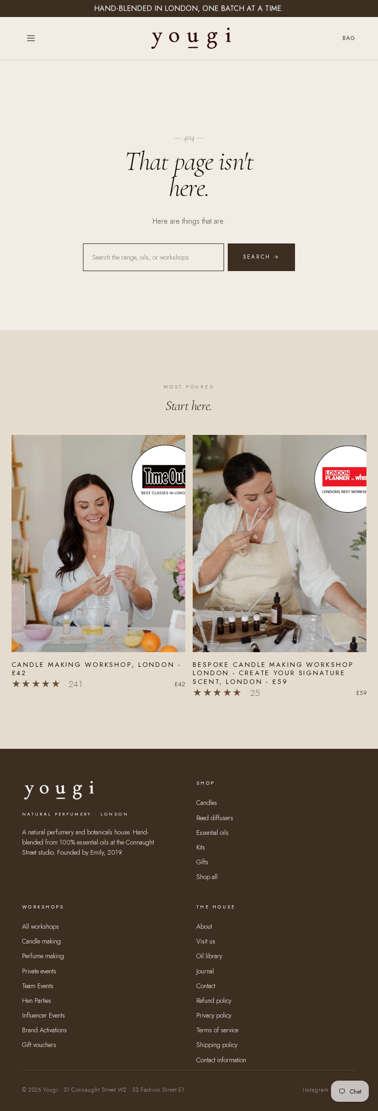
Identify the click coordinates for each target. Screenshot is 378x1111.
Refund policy (213, 1000)
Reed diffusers (214, 817)
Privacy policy (213, 1015)
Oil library (209, 956)
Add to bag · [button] (98, 639)
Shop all (207, 876)
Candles (206, 802)
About (204, 926)
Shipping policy (216, 1044)
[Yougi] (191, 38)
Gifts (202, 862)
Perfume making (43, 956)
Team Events (37, 985)
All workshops (40, 926)
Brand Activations (44, 1030)
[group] (99, 566)
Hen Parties (36, 1000)
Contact (205, 985)
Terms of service (217, 1030)
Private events (39, 971)
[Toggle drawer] (31, 38)
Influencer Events (43, 1015)
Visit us (205, 941)
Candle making (41, 941)
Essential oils (212, 832)
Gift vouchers (39, 1044)
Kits (200, 847)
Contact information (221, 1060)
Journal (205, 971)
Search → (261, 256)
